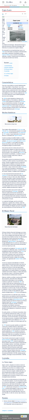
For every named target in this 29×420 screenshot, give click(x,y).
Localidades (10, 410)
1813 (26, 93)
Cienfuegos (20, 27)
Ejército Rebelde (6, 339)
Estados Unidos (19, 258)
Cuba (20, 23)
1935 (13, 331)
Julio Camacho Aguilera (11, 141)
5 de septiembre (22, 132)
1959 (24, 207)
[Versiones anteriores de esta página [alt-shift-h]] (22, 13)
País (9, 26)
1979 (12, 341)
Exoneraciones (16, 418)
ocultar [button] (10, 63)
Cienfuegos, (22, 101)
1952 (3, 51)
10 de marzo (20, 129)
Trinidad (4, 101)
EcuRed (9, 2)
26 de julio (21, 152)
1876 (5, 387)
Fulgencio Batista (6, 54)
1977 (22, 319)
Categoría (4, 410)
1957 (10, 106)
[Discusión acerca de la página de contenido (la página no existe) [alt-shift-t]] (6, 13)
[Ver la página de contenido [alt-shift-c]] (3, 13)
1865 (5, 98)
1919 (5, 325)
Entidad (9, 25)
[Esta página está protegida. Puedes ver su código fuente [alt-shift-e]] (20, 13)
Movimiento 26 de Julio (19, 299)
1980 (25, 248)
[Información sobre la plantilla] (27, 20)
